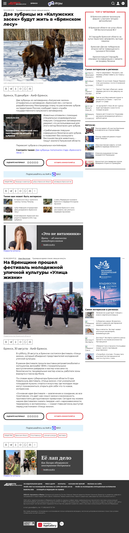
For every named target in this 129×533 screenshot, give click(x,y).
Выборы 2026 (29, 489)
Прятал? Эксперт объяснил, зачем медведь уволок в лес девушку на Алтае (109, 91)
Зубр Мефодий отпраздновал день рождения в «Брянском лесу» (26, 210)
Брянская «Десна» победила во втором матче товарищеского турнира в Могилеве (105, 49)
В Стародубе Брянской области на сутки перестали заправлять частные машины (105, 39)
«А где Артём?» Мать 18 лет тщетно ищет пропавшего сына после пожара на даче (109, 108)
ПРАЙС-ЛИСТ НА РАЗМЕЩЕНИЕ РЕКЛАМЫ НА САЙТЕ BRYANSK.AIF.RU (48, 487)
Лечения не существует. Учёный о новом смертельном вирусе (109, 314)
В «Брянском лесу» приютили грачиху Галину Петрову (26, 201)
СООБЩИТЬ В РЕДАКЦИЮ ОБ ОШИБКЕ (50, 489)
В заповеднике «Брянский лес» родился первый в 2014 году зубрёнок (26, 218)
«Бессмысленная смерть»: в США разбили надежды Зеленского (108, 146)
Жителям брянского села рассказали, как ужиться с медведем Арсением (64, 210)
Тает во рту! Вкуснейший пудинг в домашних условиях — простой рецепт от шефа (109, 99)
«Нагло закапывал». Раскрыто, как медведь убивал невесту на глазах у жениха (110, 75)
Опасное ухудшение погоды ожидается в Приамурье (106, 154)
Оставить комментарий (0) (64, 162)
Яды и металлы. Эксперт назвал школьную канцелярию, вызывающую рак (108, 331)
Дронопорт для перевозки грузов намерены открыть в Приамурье (108, 162)
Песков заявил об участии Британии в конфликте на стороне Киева (109, 129)
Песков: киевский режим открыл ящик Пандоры (108, 137)
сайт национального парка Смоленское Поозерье (23, 83)
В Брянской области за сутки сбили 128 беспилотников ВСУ (105, 29)
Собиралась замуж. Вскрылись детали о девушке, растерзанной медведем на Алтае (109, 323)
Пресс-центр (50, 484)
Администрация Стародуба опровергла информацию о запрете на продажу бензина (105, 59)
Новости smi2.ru (12, 251)
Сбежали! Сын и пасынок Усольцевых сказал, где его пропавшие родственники (110, 348)
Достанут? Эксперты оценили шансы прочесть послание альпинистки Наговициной (110, 340)
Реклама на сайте (94, 484)
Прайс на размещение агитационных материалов (95, 487)
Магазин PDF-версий (76, 484)
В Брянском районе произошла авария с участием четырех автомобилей (105, 19)
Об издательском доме (33, 484)
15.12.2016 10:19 (9, 10)
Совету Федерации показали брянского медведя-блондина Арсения (66, 202)
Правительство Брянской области (17, 336)
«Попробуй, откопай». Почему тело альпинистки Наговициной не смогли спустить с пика (110, 356)
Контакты (62, 484)
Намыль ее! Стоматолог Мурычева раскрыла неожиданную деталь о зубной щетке (109, 116)
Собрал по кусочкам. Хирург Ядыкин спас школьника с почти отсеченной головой (110, 83)
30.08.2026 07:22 (10, 258)
